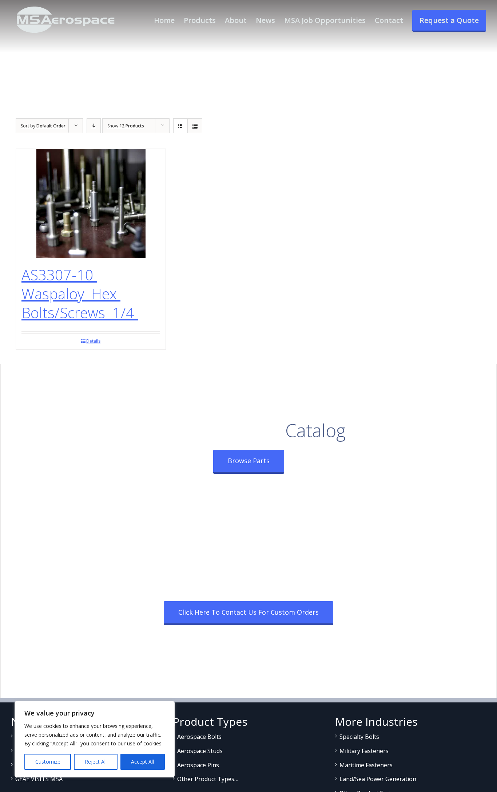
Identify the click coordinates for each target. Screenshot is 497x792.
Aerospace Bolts (199, 737)
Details (93, 341)
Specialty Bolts (359, 737)
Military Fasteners (364, 751)
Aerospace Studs (200, 751)
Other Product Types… (207, 779)
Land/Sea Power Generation (377, 779)
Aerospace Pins (198, 765)
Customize (47, 761)
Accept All (142, 761)
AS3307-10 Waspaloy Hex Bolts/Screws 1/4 (79, 294)
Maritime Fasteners (366, 765)
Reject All (96, 761)
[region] (95, 739)
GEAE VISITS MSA (39, 779)
